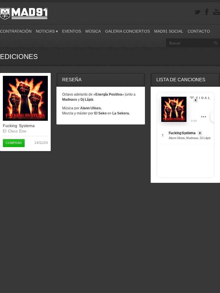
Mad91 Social (168, 31)
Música (93, 31)
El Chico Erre (14, 131)
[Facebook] (206, 12)
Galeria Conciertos (127, 31)
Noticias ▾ (47, 31)
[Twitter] (197, 12)
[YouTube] (216, 12)
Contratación (16, 31)
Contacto (199, 31)
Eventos (71, 31)
